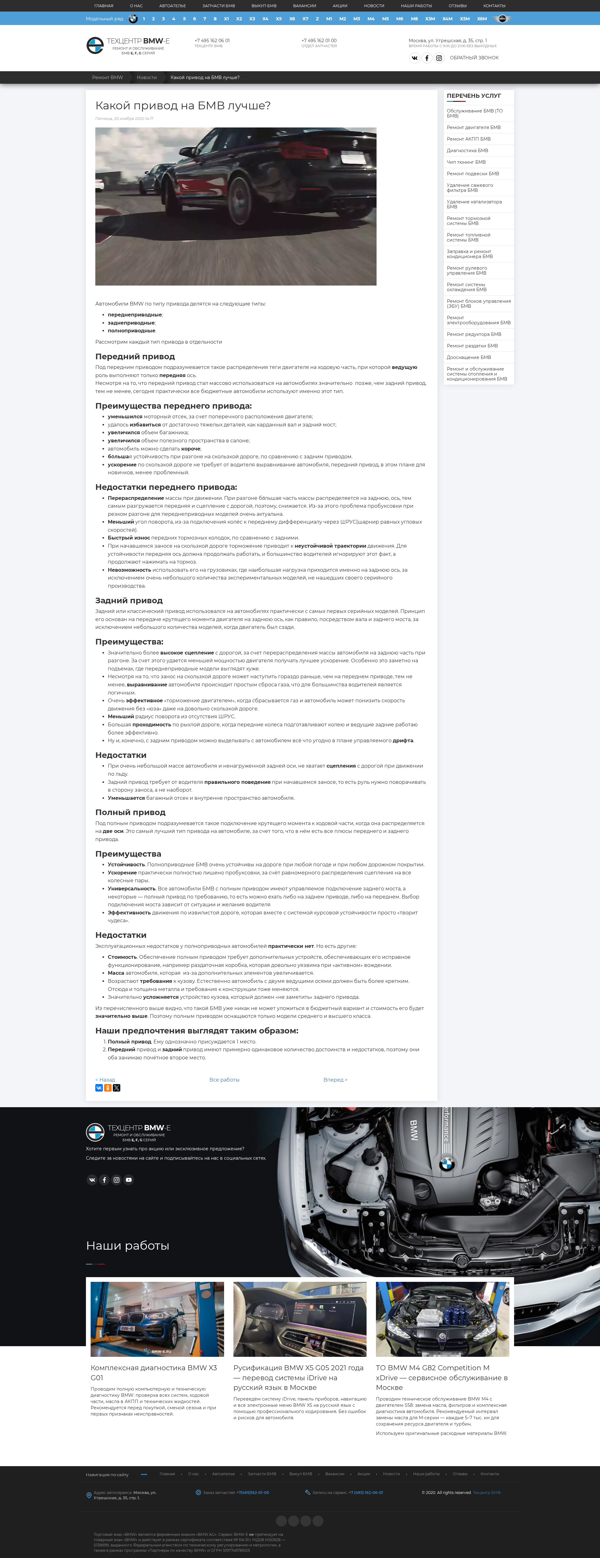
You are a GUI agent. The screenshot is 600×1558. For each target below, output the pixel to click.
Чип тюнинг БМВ (466, 162)
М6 (399, 19)
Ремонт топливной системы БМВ (469, 237)
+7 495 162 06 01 (212, 40)
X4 (265, 19)
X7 (305, 19)
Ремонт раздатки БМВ (472, 346)
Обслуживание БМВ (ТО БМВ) (475, 113)
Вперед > (335, 1080)
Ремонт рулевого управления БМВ (467, 270)
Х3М (430, 19)
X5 (279, 19)
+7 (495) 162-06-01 (366, 1492)
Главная (103, 5)
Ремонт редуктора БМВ (474, 334)
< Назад (105, 1080)
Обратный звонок (474, 58)
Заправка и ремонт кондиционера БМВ (470, 254)
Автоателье (172, 5)
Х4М (447, 19)
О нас (136, 5)
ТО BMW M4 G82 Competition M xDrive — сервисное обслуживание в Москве (442, 1378)
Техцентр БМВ (487, 1492)
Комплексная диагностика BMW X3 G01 (154, 1373)
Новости (374, 5)
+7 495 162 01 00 (319, 40)
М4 (371, 19)
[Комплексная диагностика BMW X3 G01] (157, 1319)
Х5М (465, 19)
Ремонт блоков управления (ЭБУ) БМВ (479, 303)
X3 (252, 19)
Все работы (224, 1080)
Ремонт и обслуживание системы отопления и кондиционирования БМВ (477, 374)
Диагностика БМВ (467, 150)
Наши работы (416, 5)
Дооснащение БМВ (469, 357)
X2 (239, 19)
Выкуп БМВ (264, 5)
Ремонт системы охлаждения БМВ (467, 287)
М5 (385, 19)
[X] (116, 1088)
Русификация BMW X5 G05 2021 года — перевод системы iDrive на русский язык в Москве (298, 1378)
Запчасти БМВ (218, 5)
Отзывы (458, 5)
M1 (329, 19)
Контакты (494, 5)
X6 (292, 19)
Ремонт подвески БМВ (473, 174)
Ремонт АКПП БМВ (469, 139)
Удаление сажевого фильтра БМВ (470, 187)
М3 (356, 19)
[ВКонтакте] (99, 1088)
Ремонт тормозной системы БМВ (469, 221)
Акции (340, 5)
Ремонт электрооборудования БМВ (479, 320)
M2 (342, 19)
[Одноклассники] (108, 1088)
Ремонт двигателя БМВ (474, 127)
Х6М (482, 19)
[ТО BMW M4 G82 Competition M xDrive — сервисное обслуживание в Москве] (442, 1319)
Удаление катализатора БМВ (474, 204)
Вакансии (304, 5)
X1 (226, 19)
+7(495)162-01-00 (253, 1492)
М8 (414, 19)
